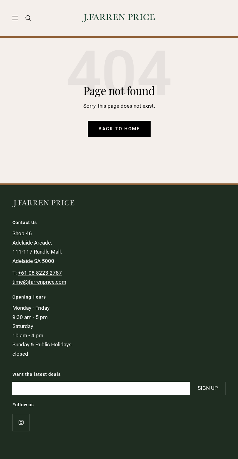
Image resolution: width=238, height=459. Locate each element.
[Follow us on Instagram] (20, 422)
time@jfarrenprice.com (39, 282)
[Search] (28, 18)
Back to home (119, 129)
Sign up (208, 388)
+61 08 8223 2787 (40, 273)
